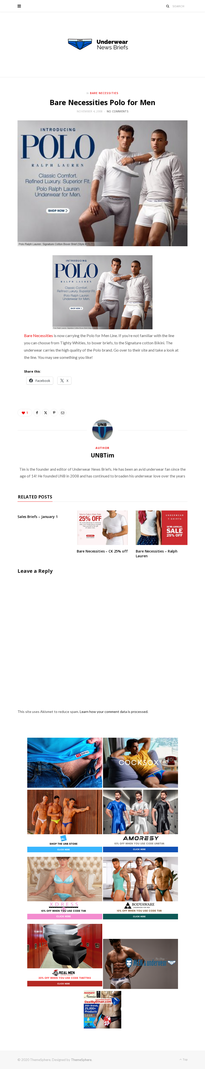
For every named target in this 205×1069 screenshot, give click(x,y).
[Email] (62, 412)
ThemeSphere (81, 1060)
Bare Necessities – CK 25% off (102, 551)
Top (185, 1059)
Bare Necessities (104, 93)
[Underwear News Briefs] (102, 44)
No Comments (117, 111)
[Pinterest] (54, 412)
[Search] (168, 6)
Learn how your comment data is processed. (114, 711)
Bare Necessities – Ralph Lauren (157, 553)
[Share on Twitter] (45, 412)
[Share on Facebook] (37, 412)
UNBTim (102, 455)
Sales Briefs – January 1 (38, 516)
